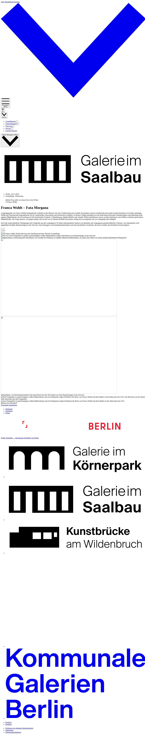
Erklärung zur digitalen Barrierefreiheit (19, 728)
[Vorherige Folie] (2, 229)
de (3, 111)
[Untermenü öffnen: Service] (12, 128)
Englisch (8, 724)
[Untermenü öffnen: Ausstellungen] (17, 121)
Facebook (8, 411)
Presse (7, 413)
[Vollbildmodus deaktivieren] (4, 231)
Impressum (9, 730)
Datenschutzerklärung (13, 732)
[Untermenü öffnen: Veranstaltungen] (18, 124)
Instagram (8, 409)
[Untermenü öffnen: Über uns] (13, 126)
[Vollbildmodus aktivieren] (2, 231)
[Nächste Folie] (4, 229)
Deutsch (8, 722)
